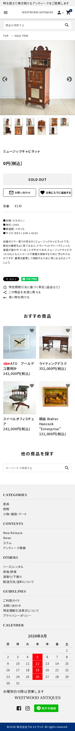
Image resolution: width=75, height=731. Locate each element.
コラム (7, 543)
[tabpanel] (37, 77)
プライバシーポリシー (17, 615)
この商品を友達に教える (22, 292)
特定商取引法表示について (21, 610)
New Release (13, 533)
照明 (6, 509)
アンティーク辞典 (14, 548)
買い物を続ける (16, 297)
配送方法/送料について (18, 582)
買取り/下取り (12, 577)
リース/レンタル (13, 567)
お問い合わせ (20, 192)
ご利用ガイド (11, 600)
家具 (6, 504)
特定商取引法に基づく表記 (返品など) (31, 287)
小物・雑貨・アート (15, 514)
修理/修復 (10, 572)
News (7, 538)
